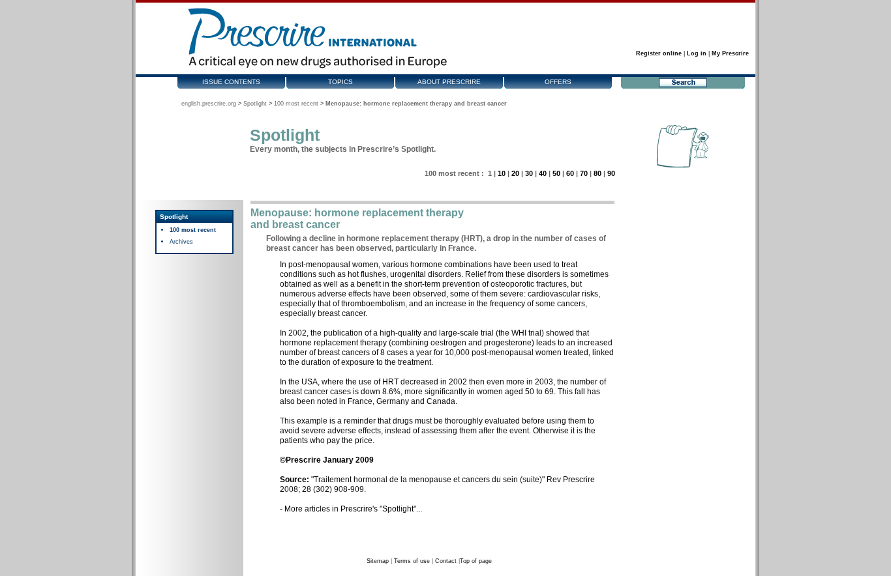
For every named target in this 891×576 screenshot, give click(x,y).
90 (611, 173)
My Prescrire (730, 53)
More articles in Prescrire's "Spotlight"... (353, 508)
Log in (696, 53)
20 (515, 173)
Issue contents (231, 81)
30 (529, 173)
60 (570, 173)
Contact (446, 561)
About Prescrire (449, 81)
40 (543, 173)
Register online (659, 53)
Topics (340, 81)
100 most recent (296, 103)
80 (597, 173)
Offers (558, 81)
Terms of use (412, 561)
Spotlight (255, 103)
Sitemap (378, 561)
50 (556, 173)
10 (502, 173)
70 (584, 173)
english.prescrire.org (208, 103)
